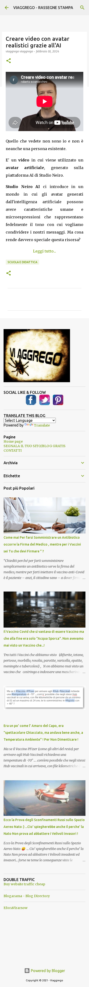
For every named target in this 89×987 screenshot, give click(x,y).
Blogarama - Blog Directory (27, 896)
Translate (42, 425)
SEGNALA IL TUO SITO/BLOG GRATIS (35, 446)
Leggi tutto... (44, 251)
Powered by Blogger (47, 971)
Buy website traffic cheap (24, 884)
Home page (13, 441)
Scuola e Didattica (22, 262)
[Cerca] (82, 7)
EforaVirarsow (16, 908)
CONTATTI (13, 450)
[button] (8, 61)
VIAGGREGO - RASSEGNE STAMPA (43, 7)
